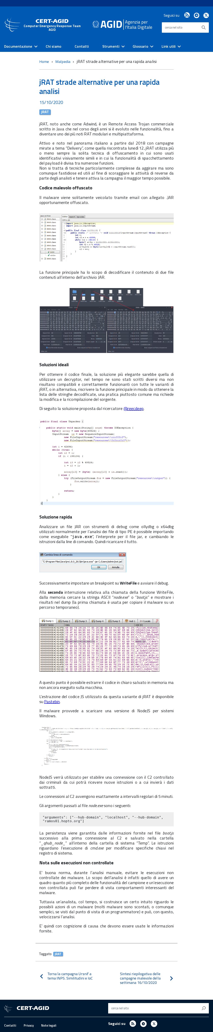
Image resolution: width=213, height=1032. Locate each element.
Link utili (169, 46)
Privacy (29, 1025)
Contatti (82, 46)
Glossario (140, 46)
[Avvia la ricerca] (203, 27)
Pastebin (52, 701)
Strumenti (111, 46)
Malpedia (63, 61)
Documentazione (18, 46)
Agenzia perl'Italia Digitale (138, 24)
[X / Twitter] (206, 15)
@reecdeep (134, 408)
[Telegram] (196, 15)
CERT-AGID (52, 25)
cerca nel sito (173, 27)
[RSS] (187, 15)
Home (44, 61)
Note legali (48, 1025)
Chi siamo (54, 46)
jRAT (45, 112)
